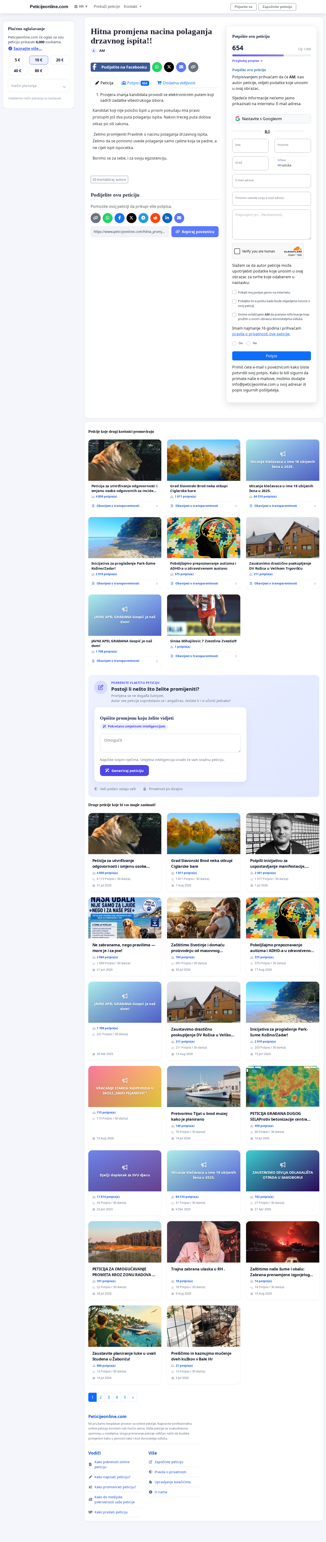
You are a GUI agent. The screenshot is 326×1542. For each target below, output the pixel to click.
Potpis (271, 356)
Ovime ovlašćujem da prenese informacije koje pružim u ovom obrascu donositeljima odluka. (273, 316)
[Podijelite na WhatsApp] (157, 67)
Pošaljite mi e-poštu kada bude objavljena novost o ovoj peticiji (274, 303)
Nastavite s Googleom (262, 118)
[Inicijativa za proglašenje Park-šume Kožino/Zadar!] (125, 553)
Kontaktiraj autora (111, 179)
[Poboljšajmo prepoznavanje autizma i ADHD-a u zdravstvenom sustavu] (203, 553)
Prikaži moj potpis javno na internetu (264, 292)
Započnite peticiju (277, 7)
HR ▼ (83, 6)
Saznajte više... (27, 48)
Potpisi (136, 83)
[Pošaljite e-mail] (181, 67)
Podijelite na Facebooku (124, 67)
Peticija (106, 83)
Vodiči (94, 1453)
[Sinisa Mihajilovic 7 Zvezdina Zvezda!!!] (203, 627)
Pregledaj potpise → (247, 61)
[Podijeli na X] (169, 67)
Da (240, 343)
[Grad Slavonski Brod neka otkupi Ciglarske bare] (203, 475)
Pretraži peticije (107, 7)
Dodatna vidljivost (178, 83)
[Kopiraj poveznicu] (193, 67)
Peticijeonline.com (49, 6)
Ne (255, 343)
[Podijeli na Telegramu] (143, 218)
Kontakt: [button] (131, 7)
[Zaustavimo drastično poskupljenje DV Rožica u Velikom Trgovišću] (282, 553)
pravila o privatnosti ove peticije (260, 334)
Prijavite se (243, 7)
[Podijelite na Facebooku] (120, 218)
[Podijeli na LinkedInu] (167, 218)
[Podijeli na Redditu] (155, 218)
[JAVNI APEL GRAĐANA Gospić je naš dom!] (125, 630)
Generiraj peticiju (127, 770)
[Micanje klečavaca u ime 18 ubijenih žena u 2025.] (282, 475)
